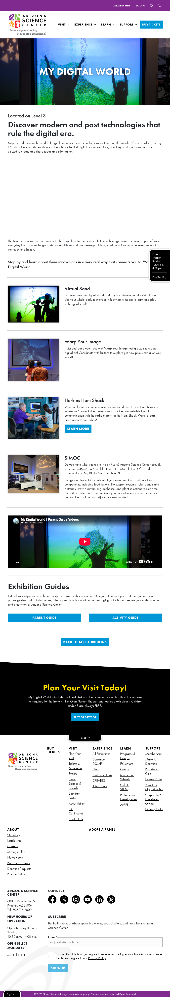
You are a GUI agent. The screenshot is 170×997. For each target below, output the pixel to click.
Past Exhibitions (102, 775)
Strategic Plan (16, 852)
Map (84, 737)
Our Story (13, 835)
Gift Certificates (76, 811)
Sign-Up (58, 968)
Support (127, 25)
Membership (122, 5)
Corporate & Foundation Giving (153, 799)
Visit (62, 25)
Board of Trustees (18, 863)
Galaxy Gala (154, 809)
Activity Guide (125, 618)
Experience (83, 25)
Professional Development (128, 797)
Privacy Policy (16, 874)
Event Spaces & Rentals (75, 783)
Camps (124, 769)
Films (95, 769)
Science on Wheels (127, 777)
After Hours (99, 786)
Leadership (14, 840)
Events (73, 773)
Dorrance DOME (98, 761)
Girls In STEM (124, 787)
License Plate (153, 779)
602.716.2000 (22, 910)
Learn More (78, 429)
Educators (126, 763)
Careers (12, 846)
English (10, 994)
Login (140, 5)
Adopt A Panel (102, 829)
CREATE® (98, 780)
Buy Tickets (151, 25)
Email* (52, 937)
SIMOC (83, 469)
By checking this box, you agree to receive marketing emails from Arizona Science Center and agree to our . (109, 956)
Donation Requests (19, 868)
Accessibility (77, 803)
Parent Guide (44, 618)
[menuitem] (122, 5)
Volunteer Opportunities (154, 787)
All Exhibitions (101, 754)
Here (26, 955)
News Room (15, 857)
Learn (106, 25)
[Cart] (159, 5)
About (13, 829)
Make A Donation (151, 761)
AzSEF (124, 805)
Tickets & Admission (75, 765)
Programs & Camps (127, 756)
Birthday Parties (74, 795)
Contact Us (76, 819)
